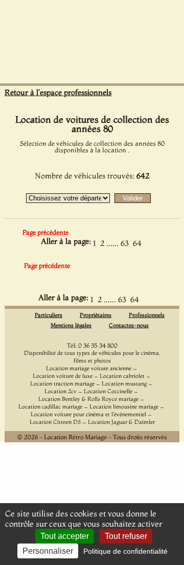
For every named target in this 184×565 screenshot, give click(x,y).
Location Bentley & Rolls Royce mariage (88, 398)
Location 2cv (60, 391)
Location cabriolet (122, 375)
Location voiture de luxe (63, 375)
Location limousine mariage (123, 406)
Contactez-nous (129, 325)
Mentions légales (71, 325)
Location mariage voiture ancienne (88, 368)
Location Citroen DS (55, 421)
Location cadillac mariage (50, 406)
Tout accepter (64, 536)
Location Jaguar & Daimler (121, 421)
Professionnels (147, 315)
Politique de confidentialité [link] (125, 551)
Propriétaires (95, 315)
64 (137, 243)
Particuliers (48, 315)
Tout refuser (126, 536)
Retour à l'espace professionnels (58, 92)
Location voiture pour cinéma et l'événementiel (88, 414)
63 (125, 243)
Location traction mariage (62, 383)
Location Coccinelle (108, 391)
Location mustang (124, 383)
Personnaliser (47, 551)
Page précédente (45, 232)
